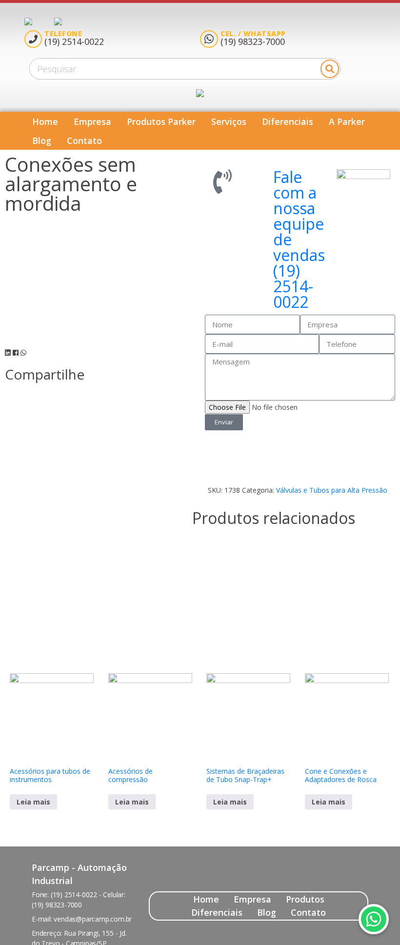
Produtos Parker (161, 121)
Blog (41, 140)
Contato (84, 140)
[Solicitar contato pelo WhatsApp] (374, 919)
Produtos (305, 899)
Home (45, 121)
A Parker (347, 121)
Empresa (92, 121)
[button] (8, 352)
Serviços (228, 121)
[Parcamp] (39, 21)
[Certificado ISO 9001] (58, 21)
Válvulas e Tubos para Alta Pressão (331, 490)
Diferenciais (287, 121)
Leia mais (33, 801)
